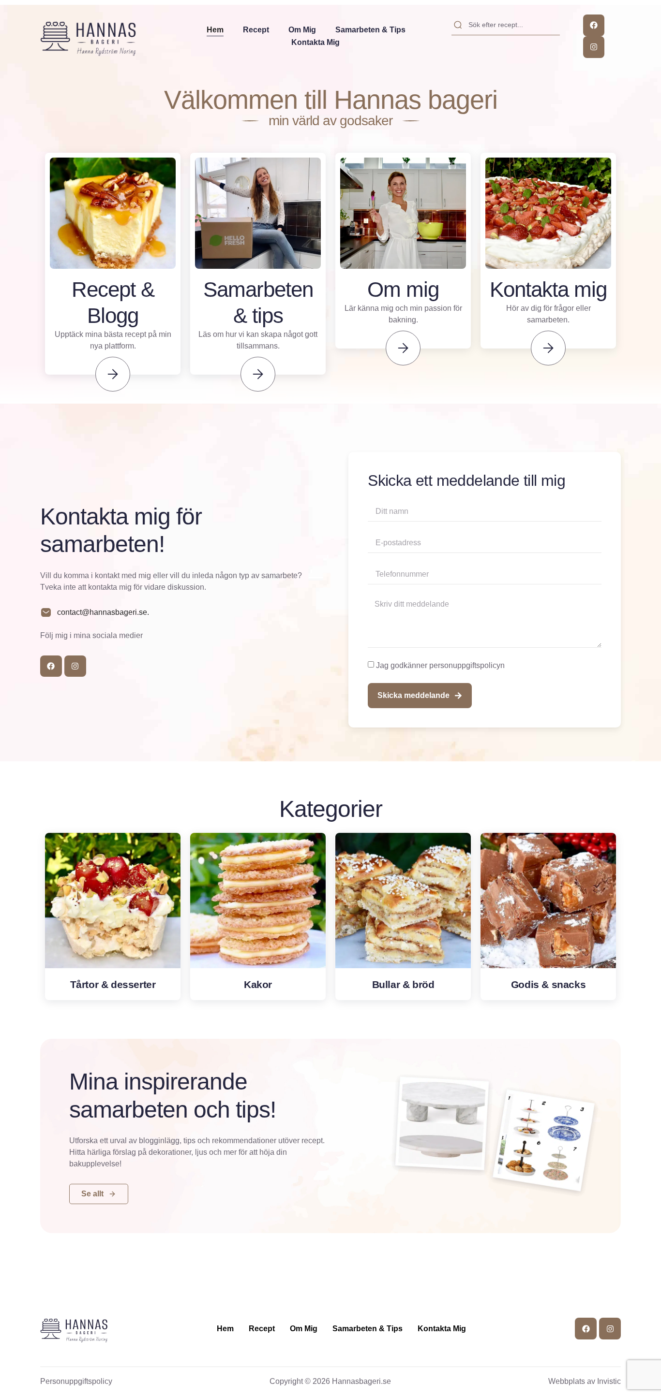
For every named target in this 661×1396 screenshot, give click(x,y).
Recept (256, 30)
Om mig (302, 30)
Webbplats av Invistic (584, 1381)
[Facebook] (594, 25)
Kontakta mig (315, 42)
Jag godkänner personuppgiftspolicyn (440, 665)
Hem (215, 30)
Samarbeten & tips (370, 30)
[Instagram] (594, 47)
